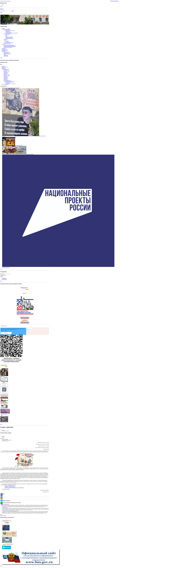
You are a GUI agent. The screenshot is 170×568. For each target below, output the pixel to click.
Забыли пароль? (4, 279)
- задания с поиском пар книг (9, 485)
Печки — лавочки (6, 75)
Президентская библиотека (8, 47)
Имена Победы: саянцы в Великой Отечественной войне (10, 87)
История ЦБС (8, 31)
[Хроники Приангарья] (4, 403)
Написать (6, 333)
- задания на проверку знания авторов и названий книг (14, 487)
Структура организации (7, 33)
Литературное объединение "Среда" (9, 81)
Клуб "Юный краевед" (7, 80)
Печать (3, 436)
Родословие (5, 72)
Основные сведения (7, 29)
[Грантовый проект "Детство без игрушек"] (4, 375)
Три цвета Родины (5, 507)
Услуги (5, 40)
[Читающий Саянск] (5, 413)
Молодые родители (7, 74)
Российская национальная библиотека (9, 46)
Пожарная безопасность (7, 43)
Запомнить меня (2, 275)
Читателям (3, 51)
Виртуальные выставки (7, 53)
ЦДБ (6, 36)
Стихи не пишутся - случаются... (11, 83)
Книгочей (5, 76)
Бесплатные (7, 41)
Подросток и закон (7, 71)
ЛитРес (5, 54)
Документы (5, 39)
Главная (3, 28)
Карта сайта (4, 68)
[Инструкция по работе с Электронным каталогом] (4, 408)
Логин (1, 273)
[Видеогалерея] (4, 398)
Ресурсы (3, 44)
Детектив (5, 78)
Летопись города (4, 49)
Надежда (5, 70)
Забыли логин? (4, 278)
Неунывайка (6, 77)
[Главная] (24, 24)
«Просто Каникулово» (5, 504)
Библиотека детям (5, 50)
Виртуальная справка (5, 84)
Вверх (1, 6)
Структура (7, 34)
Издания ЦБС (6, 55)
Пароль (1, 274)
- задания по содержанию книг (9, 486)
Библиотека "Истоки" (9, 37)
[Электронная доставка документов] (4, 382)
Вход (3, 4)
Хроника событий (8, 32)
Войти (1, 276)
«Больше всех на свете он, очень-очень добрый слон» (10, 510)
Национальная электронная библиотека (10, 45)
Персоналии (7, 82)
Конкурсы (3, 67)
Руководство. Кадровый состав (8, 42)
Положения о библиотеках (10, 38)
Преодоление (6, 73)
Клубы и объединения (5, 69)
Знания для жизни (5, 66)
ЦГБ (6, 35)
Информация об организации (10, 30)
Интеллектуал (6, 79)
